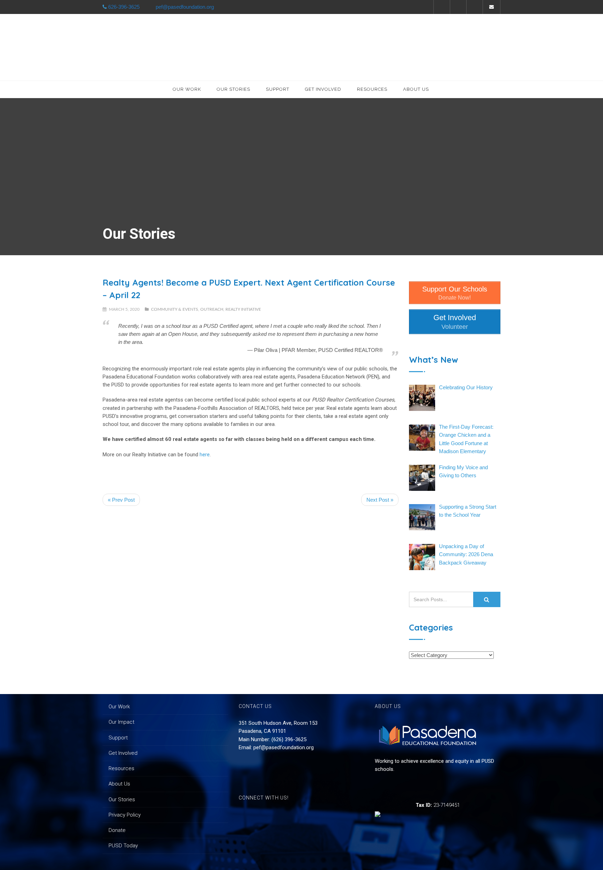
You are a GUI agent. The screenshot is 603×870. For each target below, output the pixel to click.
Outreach (211, 309)
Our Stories (233, 89)
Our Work (187, 89)
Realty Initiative (243, 309)
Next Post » (379, 500)
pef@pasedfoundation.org (283, 747)
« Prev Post (121, 500)
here (205, 454)
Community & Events (174, 309)
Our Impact (121, 722)
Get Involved (323, 89)
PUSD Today (123, 845)
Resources (372, 89)
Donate (117, 830)
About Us (416, 89)
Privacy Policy (125, 815)
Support (277, 89)
